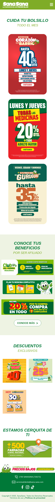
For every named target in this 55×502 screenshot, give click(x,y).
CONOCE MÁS (26, 323)
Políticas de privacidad (35, 498)
